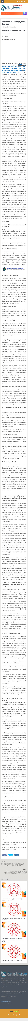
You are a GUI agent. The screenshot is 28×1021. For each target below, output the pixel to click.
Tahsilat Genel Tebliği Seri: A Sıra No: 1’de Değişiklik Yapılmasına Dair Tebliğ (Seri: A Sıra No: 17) (13, 940)
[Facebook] (20, 1)
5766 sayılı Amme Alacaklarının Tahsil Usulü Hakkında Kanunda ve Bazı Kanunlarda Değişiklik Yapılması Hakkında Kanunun (14, 68)
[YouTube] (24, 1)
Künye (10, 1003)
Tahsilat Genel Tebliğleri (11, 27)
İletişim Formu (4, 1003)
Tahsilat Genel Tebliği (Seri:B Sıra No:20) (12, 899)
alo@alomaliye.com (6, 1001)
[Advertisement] (14, 52)
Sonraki (24, 869)
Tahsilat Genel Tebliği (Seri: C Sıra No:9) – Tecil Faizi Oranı (13, 918)
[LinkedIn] (22, 1)
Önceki (3, 861)
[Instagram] (26, 1)
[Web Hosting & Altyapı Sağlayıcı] (14, 1011)
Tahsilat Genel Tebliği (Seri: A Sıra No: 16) (12, 960)
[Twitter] (17, 1)
